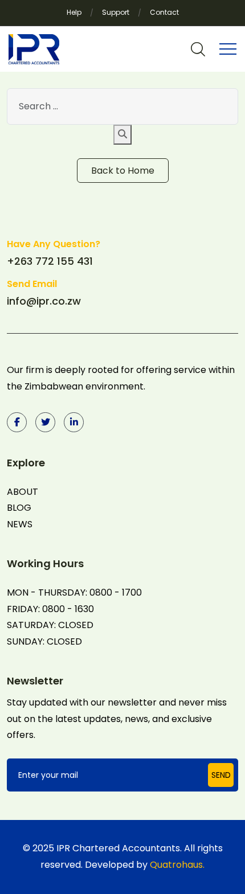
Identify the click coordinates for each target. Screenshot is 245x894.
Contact (164, 12)
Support (115, 12)
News (19, 524)
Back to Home (122, 170)
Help (74, 12)
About (22, 491)
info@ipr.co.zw (44, 301)
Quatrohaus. (177, 864)
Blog (19, 507)
